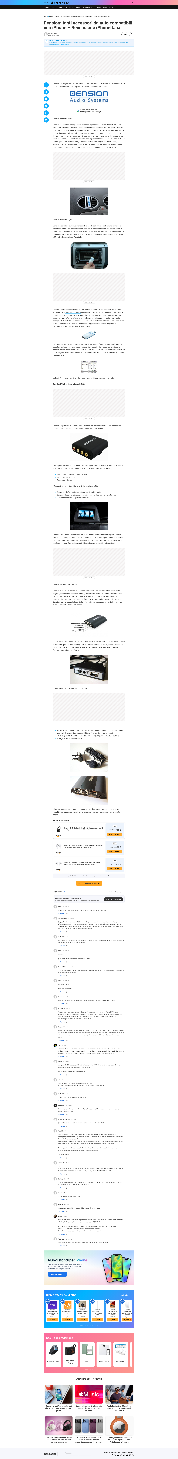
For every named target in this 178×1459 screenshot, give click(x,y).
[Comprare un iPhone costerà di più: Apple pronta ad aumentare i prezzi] (59, 1394)
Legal (119, 1453)
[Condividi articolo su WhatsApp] (46, 113)
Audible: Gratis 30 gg (67, 1312)
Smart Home (88, 7)
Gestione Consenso (85, 1455)
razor (61, 1123)
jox (60, 1109)
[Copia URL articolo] (46, 120)
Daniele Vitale (52, 33)
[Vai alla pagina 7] (92, 1325)
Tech (105, 7)
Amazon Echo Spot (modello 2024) (82, 1312)
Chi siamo (107, 1453)
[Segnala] (67, 913)
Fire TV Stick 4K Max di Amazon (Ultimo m (112, 1313)
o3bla (61, 954)
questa (117, 812)
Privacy (124, 1453)
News (51, 16)
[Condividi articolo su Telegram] (46, 106)
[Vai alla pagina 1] (81, 1325)
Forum (98, 7)
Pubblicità (131, 1453)
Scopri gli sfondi (56, 1274)
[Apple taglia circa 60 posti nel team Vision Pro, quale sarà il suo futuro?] (119, 1394)
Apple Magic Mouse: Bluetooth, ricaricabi (127, 1313)
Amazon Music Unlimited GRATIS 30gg (52, 1313)
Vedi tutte (124, 1295)
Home (46, 16)
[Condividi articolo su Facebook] (46, 85)
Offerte (112, 7)
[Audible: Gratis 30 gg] (67, 1304)
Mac (60, 7)
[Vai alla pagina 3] (85, 1325)
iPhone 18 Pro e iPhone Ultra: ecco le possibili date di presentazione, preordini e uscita (89, 1439)
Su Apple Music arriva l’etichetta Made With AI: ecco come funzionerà (89, 1408)
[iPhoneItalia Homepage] (59, 2)
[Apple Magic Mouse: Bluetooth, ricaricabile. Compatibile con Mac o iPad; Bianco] (127, 1304)
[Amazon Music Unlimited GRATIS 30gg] (52, 1304)
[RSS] (133, 1455)
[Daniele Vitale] (46, 34)
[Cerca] (48, 2)
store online (100, 809)
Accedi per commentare (113, 899)
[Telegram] (127, 1455)
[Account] (132, 2)
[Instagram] (121, 1455)
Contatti (114, 1453)
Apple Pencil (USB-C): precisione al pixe (97, 1313)
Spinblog (68, 1453)
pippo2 (61, 922)
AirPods (68, 7)
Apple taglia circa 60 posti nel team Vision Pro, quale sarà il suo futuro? (119, 1408)
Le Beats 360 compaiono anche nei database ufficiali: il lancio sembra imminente (59, 1439)
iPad (54, 7)
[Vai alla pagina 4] (87, 1325)
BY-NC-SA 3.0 (74, 1455)
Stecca (61, 1196)
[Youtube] (118, 1455)
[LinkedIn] (130, 1455)
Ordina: (111, 892)
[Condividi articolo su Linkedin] (46, 99)
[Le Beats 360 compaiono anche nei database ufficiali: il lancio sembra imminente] (59, 1425)
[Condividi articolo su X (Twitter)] (46, 92)
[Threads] (124, 1455)
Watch (77, 7)
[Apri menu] (69, 3)
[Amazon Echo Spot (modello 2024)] (82, 1304)
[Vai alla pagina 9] (95, 1325)
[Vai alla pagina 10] (97, 1325)
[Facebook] (112, 1455)
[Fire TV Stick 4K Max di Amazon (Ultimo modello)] (112, 1304)
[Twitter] (115, 1455)
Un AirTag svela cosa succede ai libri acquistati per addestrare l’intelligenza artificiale (119, 1439)
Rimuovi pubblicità (89, 76)
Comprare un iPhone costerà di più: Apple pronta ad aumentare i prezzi (58, 1408)
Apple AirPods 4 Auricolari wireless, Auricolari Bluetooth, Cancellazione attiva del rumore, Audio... (83, 846)
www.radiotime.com (73, 312)
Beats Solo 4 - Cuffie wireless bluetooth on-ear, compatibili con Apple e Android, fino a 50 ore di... (83, 829)
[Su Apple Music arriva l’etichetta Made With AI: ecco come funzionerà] (89, 1394)
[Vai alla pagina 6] (90, 1325)
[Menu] (45, 2)
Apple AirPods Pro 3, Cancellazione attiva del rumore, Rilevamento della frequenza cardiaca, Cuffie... (82, 863)
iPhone (46, 7)
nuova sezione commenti (61, 44)
